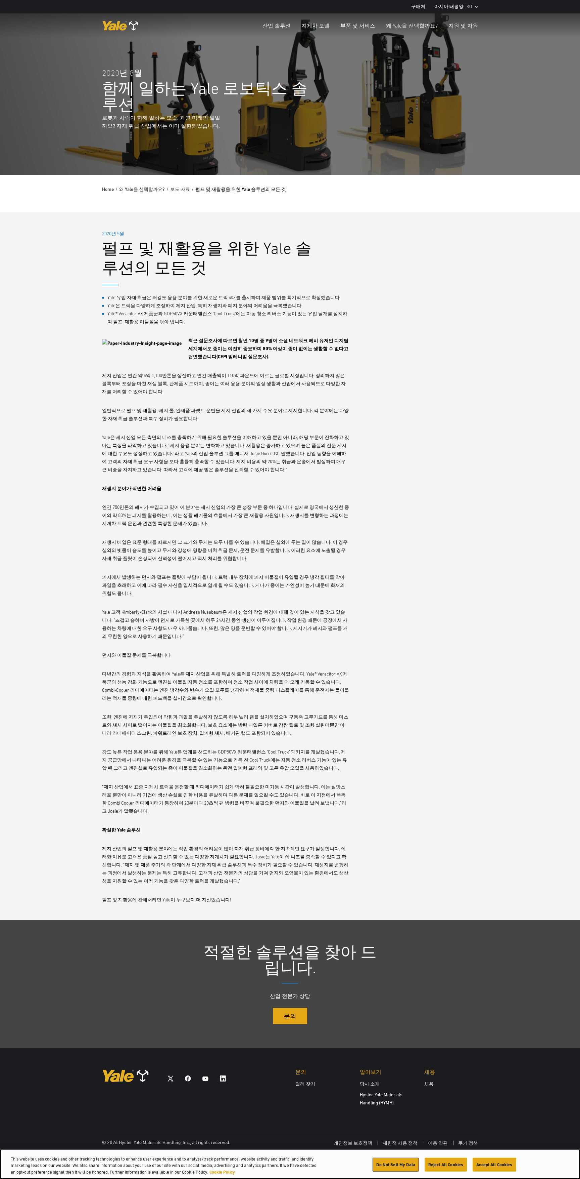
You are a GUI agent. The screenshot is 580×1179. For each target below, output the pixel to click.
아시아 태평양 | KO (453, 6)
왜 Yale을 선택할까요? (412, 26)
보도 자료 (180, 189)
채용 (429, 1084)
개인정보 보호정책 (353, 1143)
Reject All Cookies (445, 1164)
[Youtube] (205, 1078)
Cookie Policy (222, 1172)
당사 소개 (370, 1084)
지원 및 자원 (463, 26)
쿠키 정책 (468, 1143)
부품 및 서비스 (357, 26)
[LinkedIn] (223, 1078)
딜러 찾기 (305, 1084)
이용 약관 (438, 1143)
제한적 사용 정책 (400, 1143)
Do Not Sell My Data (395, 1164)
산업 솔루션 (276, 26)
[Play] (559, 154)
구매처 (418, 6)
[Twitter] (170, 1078)
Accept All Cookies (494, 1164)
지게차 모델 (315, 26)
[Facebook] (188, 1078)
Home (108, 189)
